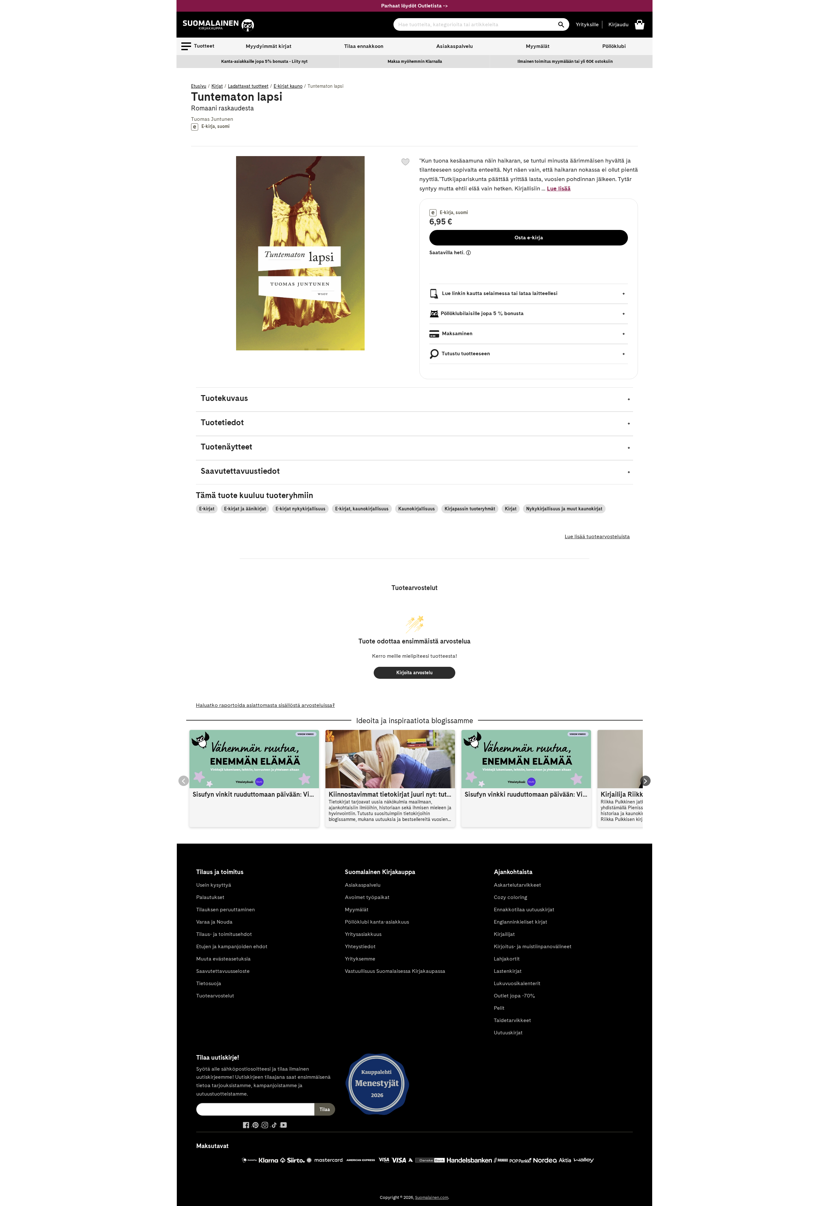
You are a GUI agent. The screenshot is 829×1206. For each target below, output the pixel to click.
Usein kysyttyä (213, 885)
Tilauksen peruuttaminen (225, 909)
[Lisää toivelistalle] (405, 162)
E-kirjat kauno (288, 86)
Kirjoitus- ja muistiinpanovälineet (533, 946)
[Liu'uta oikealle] (645, 781)
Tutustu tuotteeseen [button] (465, 353)
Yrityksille (587, 24)
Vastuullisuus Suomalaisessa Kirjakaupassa (395, 971)
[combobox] (481, 24)
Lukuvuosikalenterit (517, 983)
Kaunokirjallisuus (416, 508)
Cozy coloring (510, 897)
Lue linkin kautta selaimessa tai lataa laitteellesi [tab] (499, 293)
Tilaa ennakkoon (363, 46)
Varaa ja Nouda (214, 922)
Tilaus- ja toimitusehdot (224, 934)
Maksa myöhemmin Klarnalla (415, 61)
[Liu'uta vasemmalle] (183, 781)
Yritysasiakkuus (363, 934)
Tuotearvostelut (215, 996)
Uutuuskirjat (508, 1033)
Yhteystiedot (360, 946)
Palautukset (210, 897)
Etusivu (198, 86)
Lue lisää (559, 188)
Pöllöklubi (614, 46)
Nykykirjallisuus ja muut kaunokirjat (564, 508)
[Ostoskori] (639, 24)
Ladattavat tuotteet (248, 86)
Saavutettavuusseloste (223, 971)
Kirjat (217, 86)
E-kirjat (206, 508)
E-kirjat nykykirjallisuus (300, 508)
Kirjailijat (504, 934)
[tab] (414, 399)
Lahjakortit (507, 959)
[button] (197, 46)
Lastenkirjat (508, 971)
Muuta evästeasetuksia (223, 959)
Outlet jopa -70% (514, 996)
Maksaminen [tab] (456, 333)
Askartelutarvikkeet (517, 885)
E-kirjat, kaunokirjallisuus (362, 508)
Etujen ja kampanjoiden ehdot (231, 946)
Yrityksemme (360, 959)
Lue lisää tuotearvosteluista (597, 536)
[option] (264, 61)
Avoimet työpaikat (367, 897)
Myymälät (538, 46)
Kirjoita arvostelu (414, 672)
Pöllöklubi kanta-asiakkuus (377, 922)
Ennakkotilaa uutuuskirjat (524, 909)
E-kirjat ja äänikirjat (245, 508)
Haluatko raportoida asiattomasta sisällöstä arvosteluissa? (265, 705)
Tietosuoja (208, 983)
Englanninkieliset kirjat (520, 922)
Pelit (499, 1008)
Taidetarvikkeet (512, 1020)
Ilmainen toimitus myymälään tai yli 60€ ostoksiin (565, 61)
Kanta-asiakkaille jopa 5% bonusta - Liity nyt (264, 61)
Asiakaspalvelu (454, 46)
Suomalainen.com (431, 1197)
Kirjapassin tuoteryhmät (470, 508)
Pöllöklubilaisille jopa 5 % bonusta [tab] (482, 313)
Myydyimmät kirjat (268, 46)
